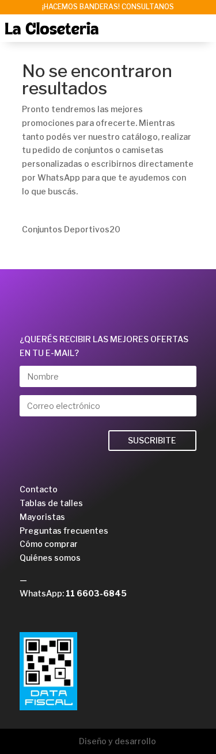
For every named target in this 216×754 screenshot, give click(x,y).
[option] (108, 7)
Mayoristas (42, 517)
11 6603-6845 (96, 593)
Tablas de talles (51, 503)
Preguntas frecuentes (64, 530)
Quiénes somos (50, 557)
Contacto (39, 489)
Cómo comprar (49, 544)
